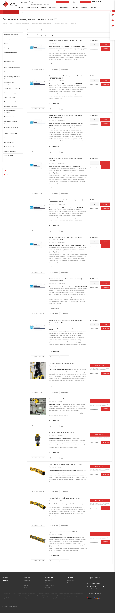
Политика (47, 587)
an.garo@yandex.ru (94, 583)
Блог (68, 583)
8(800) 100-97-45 (96, 1)
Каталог (5, 577)
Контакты (26, 583)
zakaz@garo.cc (74, 2)
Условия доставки (49, 583)
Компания (27, 577)
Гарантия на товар (49, 585)
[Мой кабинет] (112, 8)
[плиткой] (107, 30)
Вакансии (26, 587)
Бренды (5, 580)
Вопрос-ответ (70, 580)
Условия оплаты (49, 580)
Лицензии (26, 585)
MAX (108, 2)
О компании (27, 580)
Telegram (104, 2)
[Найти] (110, 12)
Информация (49, 577)
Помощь (70, 577)
